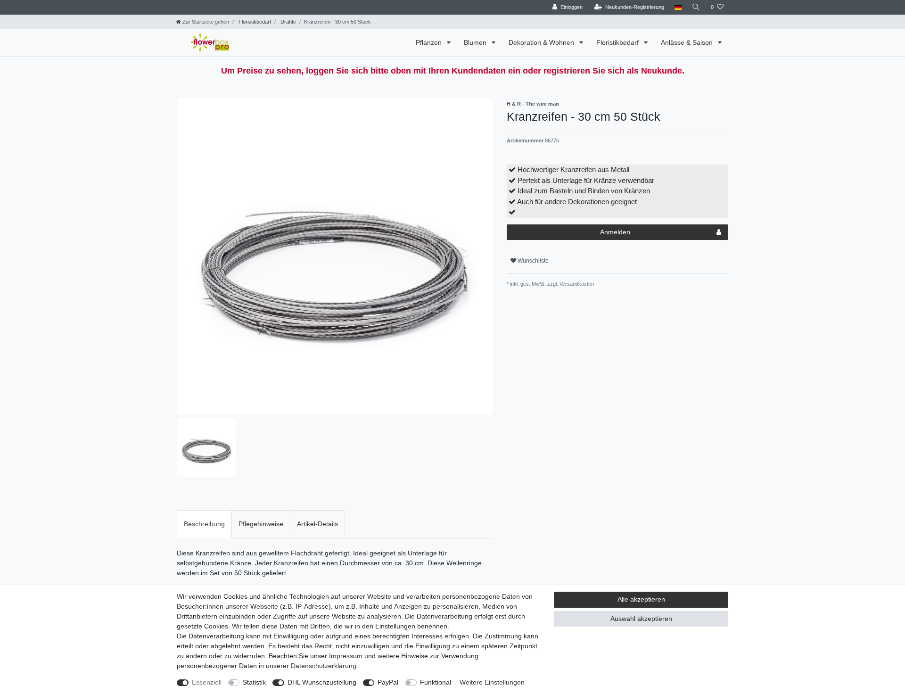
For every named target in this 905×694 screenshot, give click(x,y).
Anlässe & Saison (688, 42)
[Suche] (696, 7)
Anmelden (615, 232)
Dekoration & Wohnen (542, 42)
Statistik (254, 682)
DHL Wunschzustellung (322, 682)
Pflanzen (430, 42)
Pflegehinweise (261, 524)
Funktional (435, 682)
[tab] (204, 524)
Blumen (476, 42)
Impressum (345, 656)
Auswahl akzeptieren (641, 618)
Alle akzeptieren (641, 599)
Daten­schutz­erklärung (323, 665)
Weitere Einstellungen (492, 682)
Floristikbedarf (254, 22)
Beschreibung (204, 524)
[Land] (678, 7)
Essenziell (207, 682)
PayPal (388, 682)
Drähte (287, 22)
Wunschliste (532, 260)
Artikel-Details (317, 524)
